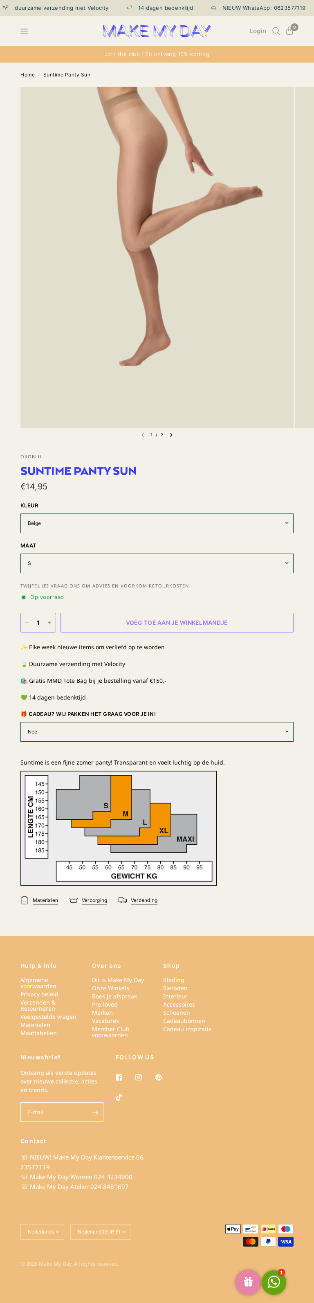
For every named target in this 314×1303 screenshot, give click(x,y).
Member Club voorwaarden (111, 1032)
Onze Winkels (110, 988)
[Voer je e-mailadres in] (95, 1112)
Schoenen (176, 1012)
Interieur (175, 996)
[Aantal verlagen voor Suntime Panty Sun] (27, 622)
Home (27, 75)
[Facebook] (125, 1077)
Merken (102, 1012)
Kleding (173, 980)
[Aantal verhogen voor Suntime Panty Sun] (49, 622)
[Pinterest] (164, 1077)
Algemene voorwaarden (38, 983)
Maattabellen (38, 1033)
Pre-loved (105, 1004)
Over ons (107, 966)
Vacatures (105, 1021)
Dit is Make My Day (118, 980)
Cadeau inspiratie (187, 1029)
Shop (171, 966)
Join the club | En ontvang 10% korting (157, 54)
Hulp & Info (38, 966)
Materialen (35, 1025)
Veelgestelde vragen (48, 1016)
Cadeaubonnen (184, 1021)
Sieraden (175, 988)
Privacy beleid (39, 994)
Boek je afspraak (114, 996)
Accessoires (179, 1004)
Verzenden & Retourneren (38, 1005)
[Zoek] (276, 31)
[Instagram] (144, 1077)
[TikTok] (125, 1097)
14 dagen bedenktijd (155, 8)
